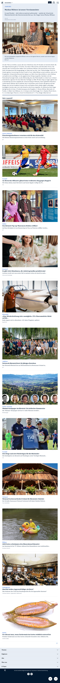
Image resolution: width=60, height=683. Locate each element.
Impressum (34, 670)
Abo (50, 3)
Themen (4, 650)
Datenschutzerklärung (43, 670)
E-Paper (4, 666)
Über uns (4, 662)
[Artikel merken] (50, 679)
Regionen (4, 654)
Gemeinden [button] (8, 2)
